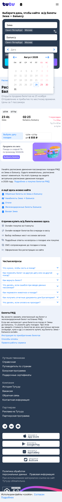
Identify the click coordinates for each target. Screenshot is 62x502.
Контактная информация (15, 399)
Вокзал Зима (11, 211)
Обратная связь (10, 395)
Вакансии (7, 391)
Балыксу (35, 120)
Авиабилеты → (19, 198)
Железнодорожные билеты (23, 207)
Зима (4, 120)
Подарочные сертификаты (16, 375)
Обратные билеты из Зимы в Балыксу (23, 194)
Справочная (9, 361)
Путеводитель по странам (16, 366)
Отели (8, 202)
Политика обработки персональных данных (14, 473)
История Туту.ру (11, 386)
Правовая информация (41, 474)
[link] (11, 157)
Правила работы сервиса (14, 342)
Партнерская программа (15, 415)
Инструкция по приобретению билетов (21, 335)
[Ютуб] (18, 425)
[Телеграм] (4, 425)
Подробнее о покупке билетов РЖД (32, 181)
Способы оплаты (10, 339)
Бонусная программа (14, 370)
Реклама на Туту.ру (13, 411)
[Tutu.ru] (9, 4)
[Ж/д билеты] (21, 4)
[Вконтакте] (11, 425)
